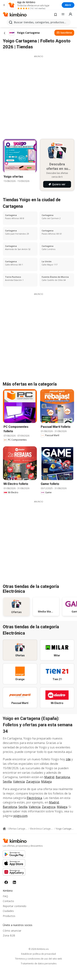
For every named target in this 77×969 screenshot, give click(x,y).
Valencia (19, 781)
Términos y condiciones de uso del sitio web (38, 958)
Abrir (68, 5)
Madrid (49, 777)
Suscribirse (66, 32)
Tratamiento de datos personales (38, 963)
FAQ (5, 896)
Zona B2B (9, 935)
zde (68, 759)
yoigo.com (20, 816)
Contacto (8, 901)
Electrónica (34, 798)
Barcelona (63, 777)
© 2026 (39, 949)
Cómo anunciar (12, 930)
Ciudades (8, 911)
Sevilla (7, 781)
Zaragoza (33, 781)
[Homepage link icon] (4, 828)
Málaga (46, 781)
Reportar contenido (14, 906)
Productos (9, 916)
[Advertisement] (38, 96)
